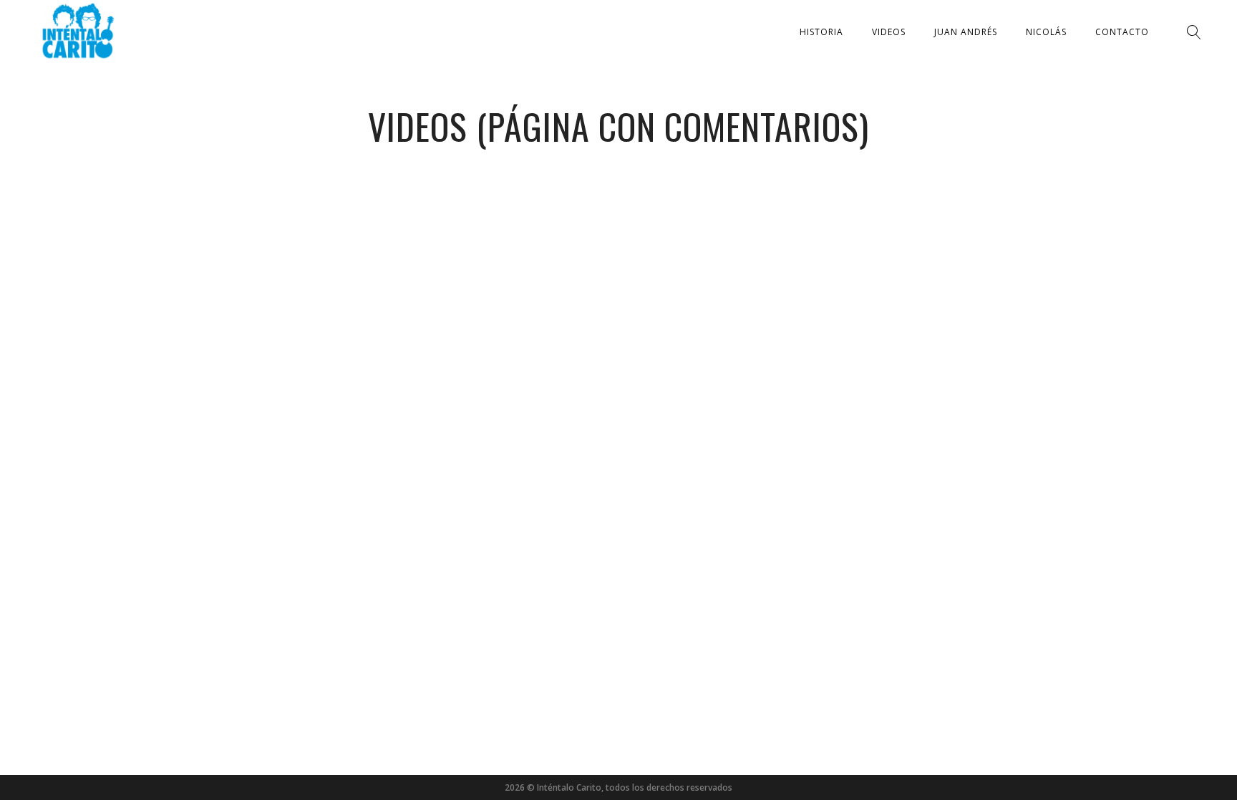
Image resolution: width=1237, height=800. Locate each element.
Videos (889, 32)
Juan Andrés (965, 32)
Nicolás (1046, 32)
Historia (821, 32)
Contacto (1122, 32)
